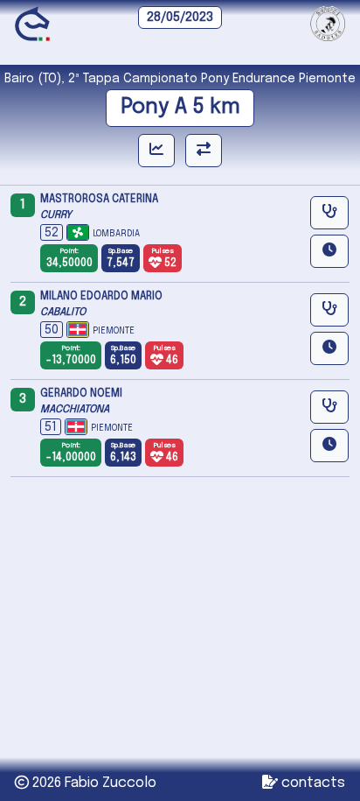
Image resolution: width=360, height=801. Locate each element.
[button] (329, 251)
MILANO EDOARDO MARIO (101, 297)
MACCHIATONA (74, 409)
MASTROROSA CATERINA (99, 199)
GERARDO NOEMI (81, 394)
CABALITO (63, 312)
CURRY (56, 215)
